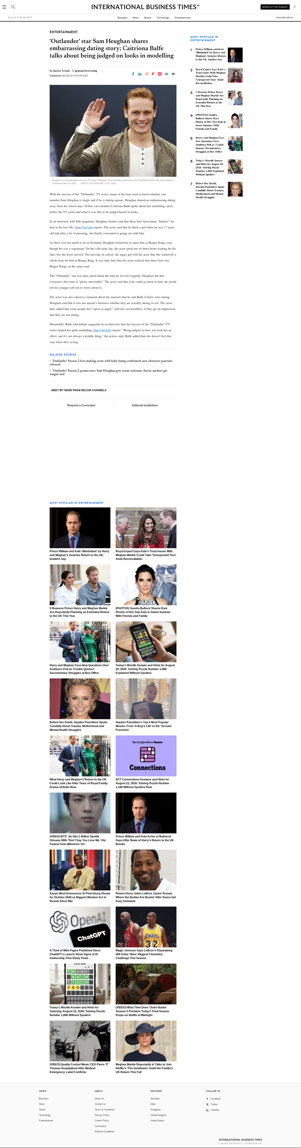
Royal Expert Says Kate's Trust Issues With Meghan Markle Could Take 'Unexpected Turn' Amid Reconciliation (146, 555)
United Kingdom (158, 1115)
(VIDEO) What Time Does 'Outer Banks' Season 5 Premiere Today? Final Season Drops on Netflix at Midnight (142, 1011)
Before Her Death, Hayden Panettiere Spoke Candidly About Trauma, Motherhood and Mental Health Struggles (78, 726)
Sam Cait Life (83, 227)
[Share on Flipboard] (153, 74)
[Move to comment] (173, 74)
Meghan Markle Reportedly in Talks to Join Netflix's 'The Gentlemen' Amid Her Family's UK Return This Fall (144, 1068)
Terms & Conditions (105, 1109)
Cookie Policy (102, 1120)
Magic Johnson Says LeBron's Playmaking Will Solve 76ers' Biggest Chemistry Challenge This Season (144, 954)
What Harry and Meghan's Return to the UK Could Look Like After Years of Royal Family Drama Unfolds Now (79, 783)
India (152, 1104)
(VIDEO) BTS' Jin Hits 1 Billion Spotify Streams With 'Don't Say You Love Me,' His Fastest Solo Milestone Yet (78, 840)
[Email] (166, 74)
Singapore (155, 1109)
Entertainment (183, 17)
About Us (99, 1098)
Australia (154, 1098)
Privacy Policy (102, 1115)
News (136, 17)
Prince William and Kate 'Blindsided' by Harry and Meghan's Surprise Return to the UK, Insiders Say (79, 555)
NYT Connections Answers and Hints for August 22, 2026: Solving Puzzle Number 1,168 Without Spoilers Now (142, 783)
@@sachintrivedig (86, 70)
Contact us (100, 1104)
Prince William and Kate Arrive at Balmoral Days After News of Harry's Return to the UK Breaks (145, 840)
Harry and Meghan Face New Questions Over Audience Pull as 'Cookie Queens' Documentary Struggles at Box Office (79, 669)
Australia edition (284, 17)
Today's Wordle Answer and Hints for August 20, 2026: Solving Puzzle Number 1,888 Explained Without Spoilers (145, 669)
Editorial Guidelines (145, 405)
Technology (163, 17)
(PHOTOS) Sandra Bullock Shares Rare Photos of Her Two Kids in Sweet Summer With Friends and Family (143, 612)
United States (157, 1120)
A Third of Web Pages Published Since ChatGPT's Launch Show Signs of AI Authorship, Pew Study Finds (75, 954)
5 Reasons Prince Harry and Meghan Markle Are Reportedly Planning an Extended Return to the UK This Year (79, 612)
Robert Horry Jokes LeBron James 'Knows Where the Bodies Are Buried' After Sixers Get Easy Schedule (146, 897)
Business (122, 17)
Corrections (100, 1126)
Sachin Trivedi (61, 70)
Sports (147, 17)
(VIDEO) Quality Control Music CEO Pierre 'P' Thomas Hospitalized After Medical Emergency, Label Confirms (79, 1068)
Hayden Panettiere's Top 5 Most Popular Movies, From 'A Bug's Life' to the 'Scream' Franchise (144, 726)
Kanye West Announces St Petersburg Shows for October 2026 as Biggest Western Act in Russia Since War (80, 897)
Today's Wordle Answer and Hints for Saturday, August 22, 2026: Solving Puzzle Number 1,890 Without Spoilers (77, 1011)
